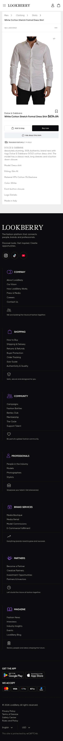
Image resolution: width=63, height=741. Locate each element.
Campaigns (12, 404)
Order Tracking (14, 357)
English (5, 727)
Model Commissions (17, 524)
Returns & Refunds (16, 348)
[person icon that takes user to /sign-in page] (53, 5)
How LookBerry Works (17, 289)
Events (10, 630)
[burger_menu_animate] (4, 5)
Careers (11, 297)
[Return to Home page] (19, 5)
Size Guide (12, 361)
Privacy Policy (8, 711)
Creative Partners (15, 570)
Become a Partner (16, 566)
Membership (13, 417)
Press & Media (14, 293)
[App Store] (35, 675)
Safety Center (9, 717)
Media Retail (13, 519)
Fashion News (13, 617)
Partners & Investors (16, 579)
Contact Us (12, 302)
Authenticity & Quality (17, 366)
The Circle (11, 421)
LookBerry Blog (14, 635)
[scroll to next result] (54, 70)
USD (24, 727)
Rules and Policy (10, 720)
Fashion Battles (14, 408)
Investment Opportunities (19, 575)
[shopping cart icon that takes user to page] (58, 5)
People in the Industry (17, 464)
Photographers (14, 472)
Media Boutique (14, 515)
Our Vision (12, 284)
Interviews (12, 621)
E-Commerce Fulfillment (18, 528)
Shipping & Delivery (16, 344)
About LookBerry (15, 280)
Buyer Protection (15, 353)
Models (10, 468)
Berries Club (12, 413)
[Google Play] (13, 675)
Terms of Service (10, 714)
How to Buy (12, 340)
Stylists (10, 477)
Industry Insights (14, 626)
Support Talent (14, 426)
